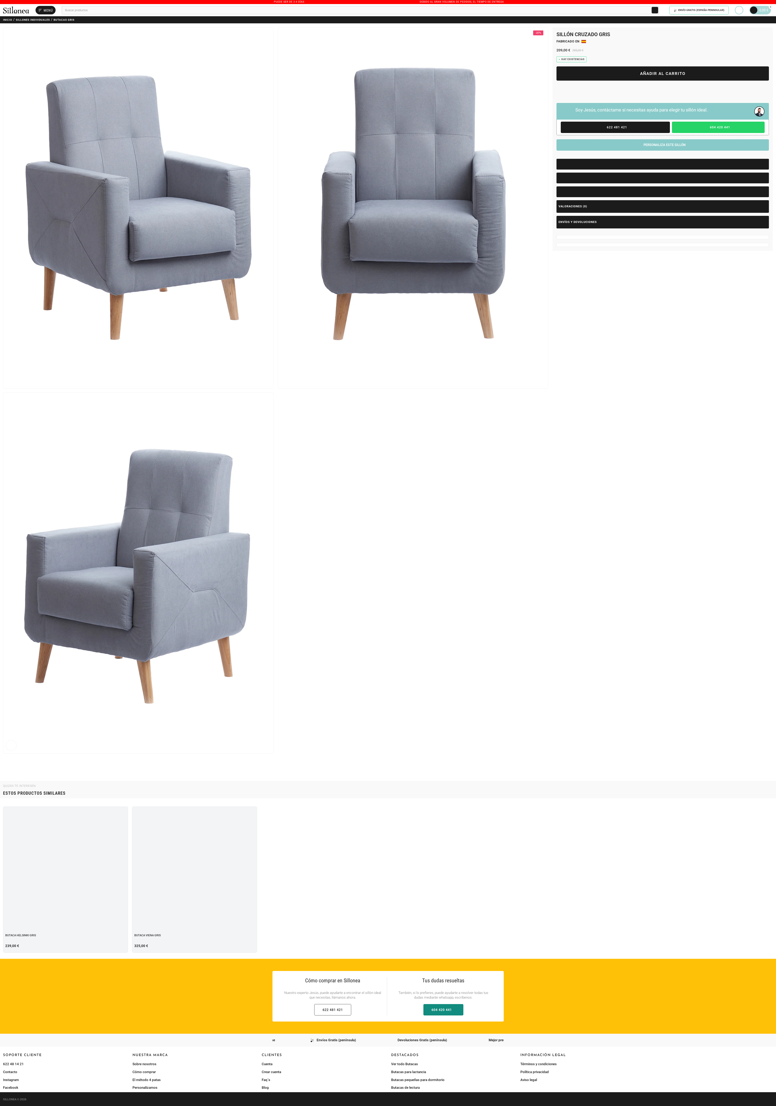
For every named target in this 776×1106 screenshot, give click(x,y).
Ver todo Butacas (404, 1064)
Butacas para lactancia (408, 1072)
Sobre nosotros (144, 1064)
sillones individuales (33, 19)
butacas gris (64, 19)
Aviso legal (528, 1080)
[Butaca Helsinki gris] (65, 869)
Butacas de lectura (405, 1087)
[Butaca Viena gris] (194, 869)
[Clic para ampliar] (11, 745)
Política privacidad (534, 1072)
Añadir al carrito (663, 73)
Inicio (7, 19)
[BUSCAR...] (655, 10)
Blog (265, 1087)
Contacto (10, 1072)
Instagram (11, 1080)
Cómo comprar (144, 1072)
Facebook (10, 1087)
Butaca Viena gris (147, 935)
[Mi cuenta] (739, 10)
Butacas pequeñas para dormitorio (418, 1080)
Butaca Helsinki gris (20, 935)
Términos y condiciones (538, 1064)
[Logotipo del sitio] (16, 10)
